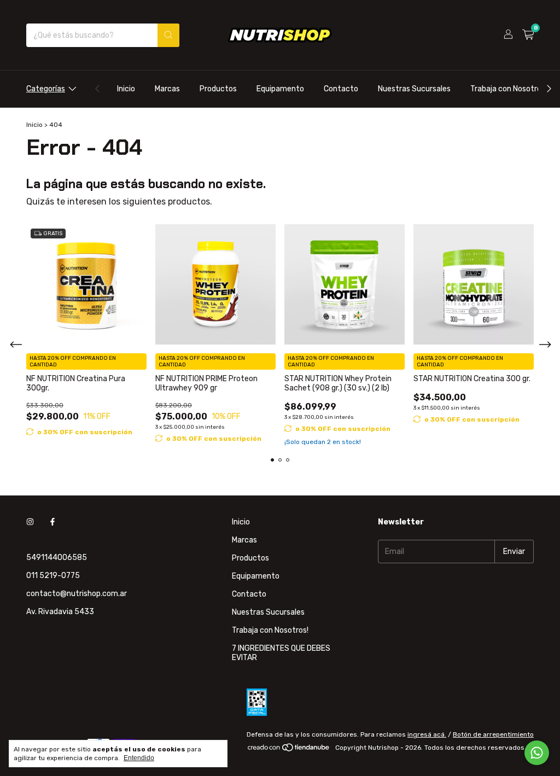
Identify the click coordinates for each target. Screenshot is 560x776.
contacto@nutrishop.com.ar (76, 593)
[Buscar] (168, 35)
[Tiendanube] (289, 750)
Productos (218, 89)
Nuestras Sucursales (414, 89)
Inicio (126, 89)
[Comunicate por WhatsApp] (536, 752)
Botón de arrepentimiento (493, 734)
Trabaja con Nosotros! (508, 89)
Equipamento (280, 89)
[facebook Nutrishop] (52, 522)
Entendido (139, 758)
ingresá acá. (426, 734)
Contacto (341, 89)
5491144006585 (56, 557)
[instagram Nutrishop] (30, 522)
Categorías (45, 89)
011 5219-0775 (53, 575)
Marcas (167, 89)
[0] (528, 35)
